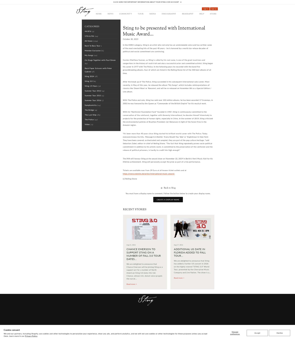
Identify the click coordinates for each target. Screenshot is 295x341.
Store (170, 313)
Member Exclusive (94, 50)
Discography (148, 313)
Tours (129, 313)
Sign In (207, 9)
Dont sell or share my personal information (176, 320)
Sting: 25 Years (93, 86)
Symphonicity (93, 105)
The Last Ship (92, 115)
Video (89, 124)
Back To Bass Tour (93, 46)
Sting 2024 (91, 76)
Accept (257, 333)
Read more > (132, 284)
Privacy (148, 320)
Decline (280, 333)
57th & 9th (91, 36)
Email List (116, 320)
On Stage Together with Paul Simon (100, 62)
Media (137, 313)
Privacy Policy (31, 336)
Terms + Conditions (132, 320)
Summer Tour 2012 (95, 91)
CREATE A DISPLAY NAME (168, 200)
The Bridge (91, 110)
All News (91, 41)
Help (164, 313)
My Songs (91, 55)
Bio (158, 313)
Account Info (182, 313)
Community (118, 313)
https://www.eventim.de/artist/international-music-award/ (149, 174)
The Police (91, 119)
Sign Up (214, 9)
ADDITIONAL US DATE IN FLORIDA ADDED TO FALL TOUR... (190, 252)
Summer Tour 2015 (94, 95)
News (108, 313)
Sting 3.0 (90, 81)
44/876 (89, 31)
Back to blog (170, 188)
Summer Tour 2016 (94, 100)
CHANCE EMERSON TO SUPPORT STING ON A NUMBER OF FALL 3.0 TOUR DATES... (144, 254)
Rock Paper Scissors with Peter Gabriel (98, 70)
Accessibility (102, 320)
